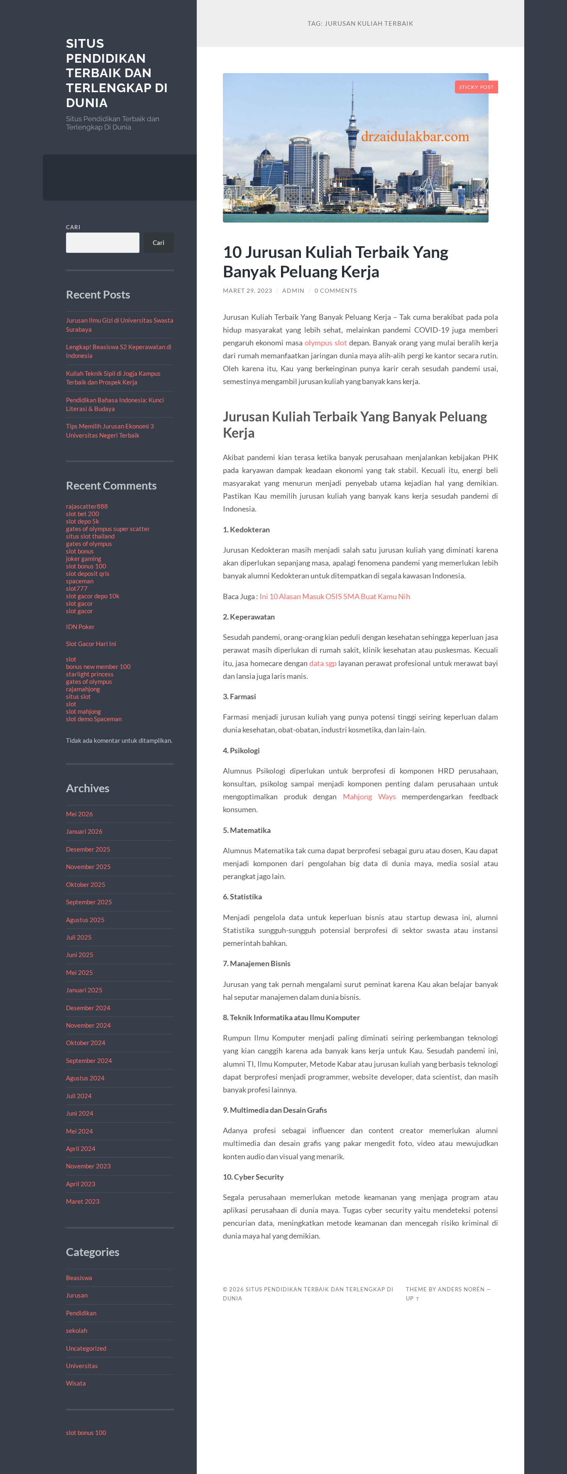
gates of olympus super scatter (108, 528)
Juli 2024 (79, 1095)
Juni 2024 (79, 1113)
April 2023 (80, 1184)
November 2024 (88, 1025)
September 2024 (89, 1060)
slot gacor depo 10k (93, 596)
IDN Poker (80, 626)
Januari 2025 (84, 990)
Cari (73, 227)
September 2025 (89, 902)
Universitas (82, 1365)
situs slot (78, 696)
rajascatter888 (87, 506)
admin (293, 290)
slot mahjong (83, 711)
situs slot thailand (90, 536)
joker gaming (83, 558)
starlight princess (90, 674)
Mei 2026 (79, 814)
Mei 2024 (79, 1131)
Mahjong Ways (369, 796)
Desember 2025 (88, 849)
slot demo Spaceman (94, 718)
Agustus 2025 (85, 919)
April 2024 (80, 1148)
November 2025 (88, 866)
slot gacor (79, 603)
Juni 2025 (79, 954)
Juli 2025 (79, 937)
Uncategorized (86, 1348)
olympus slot (326, 342)
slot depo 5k (82, 521)
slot (71, 659)
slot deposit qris (88, 573)
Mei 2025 (79, 972)
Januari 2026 (84, 831)
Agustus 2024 (85, 1078)
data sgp (323, 663)
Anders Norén (461, 1289)
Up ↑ (413, 1298)
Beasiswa (79, 1277)
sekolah (76, 1330)
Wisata (76, 1383)
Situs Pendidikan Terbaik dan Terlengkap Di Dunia (117, 73)
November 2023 (88, 1166)
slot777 (77, 588)
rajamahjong (83, 689)
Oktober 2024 (85, 1042)
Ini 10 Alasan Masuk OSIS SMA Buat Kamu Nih (334, 596)
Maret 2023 (83, 1201)
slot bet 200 (82, 513)
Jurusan (77, 1295)
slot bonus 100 (86, 566)
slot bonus (80, 551)
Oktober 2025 (85, 884)
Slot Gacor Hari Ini (91, 643)
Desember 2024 (88, 1007)
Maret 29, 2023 (247, 290)
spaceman (79, 581)
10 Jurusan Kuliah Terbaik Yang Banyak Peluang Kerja (335, 261)
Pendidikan (81, 1313)
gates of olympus (89, 543)
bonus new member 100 (98, 666)
